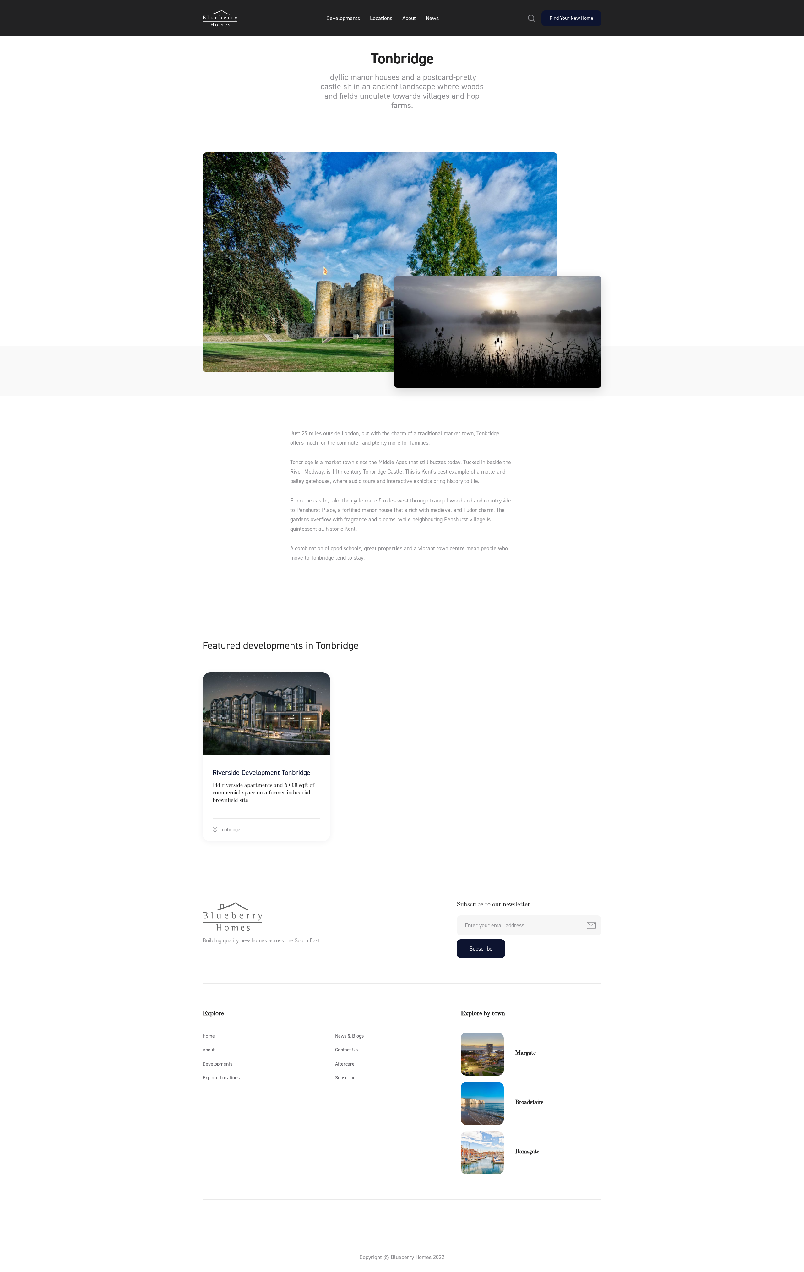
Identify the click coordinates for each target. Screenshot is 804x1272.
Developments (343, 18)
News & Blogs (349, 1036)
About (409, 18)
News (432, 18)
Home (209, 1036)
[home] (220, 18)
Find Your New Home (571, 18)
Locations (381, 18)
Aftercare (345, 1064)
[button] (531, 18)
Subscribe (345, 1077)
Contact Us (346, 1049)
